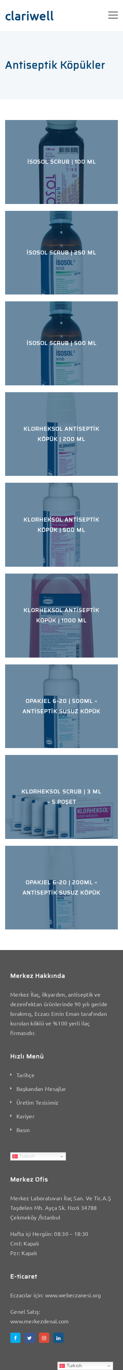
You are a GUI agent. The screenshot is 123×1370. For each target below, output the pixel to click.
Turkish (26, 1156)
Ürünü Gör (61, 186)
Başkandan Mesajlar (41, 1088)
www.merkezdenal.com (39, 1321)
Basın (23, 1129)
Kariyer (25, 1116)
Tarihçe (25, 1074)
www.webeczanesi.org (73, 1294)
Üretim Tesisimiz (37, 1102)
